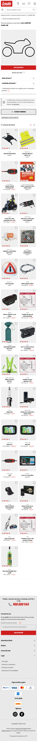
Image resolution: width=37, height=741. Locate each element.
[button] (34, 9)
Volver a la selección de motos (11, 19)
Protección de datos (7, 667)
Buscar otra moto (17, 72)
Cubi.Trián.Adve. (9, 283)
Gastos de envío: (6, 730)
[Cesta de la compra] (34, 3)
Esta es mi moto (18, 67)
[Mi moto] (23, 3)
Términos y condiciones (8, 664)
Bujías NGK (10, 412)
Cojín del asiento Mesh (10, 153)
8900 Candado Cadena (27, 283)
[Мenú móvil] (2, 9)
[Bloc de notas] (29, 3)
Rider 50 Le (10, 444)
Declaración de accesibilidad (10, 670)
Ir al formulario (15, 104)
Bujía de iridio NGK (10, 538)
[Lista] (34, 125)
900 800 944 (21, 604)
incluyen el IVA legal (21, 728)
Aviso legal (5, 661)
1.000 (9, 475)
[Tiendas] (18, 3)
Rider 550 (27, 444)
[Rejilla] (30, 125)
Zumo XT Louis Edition (27, 475)
